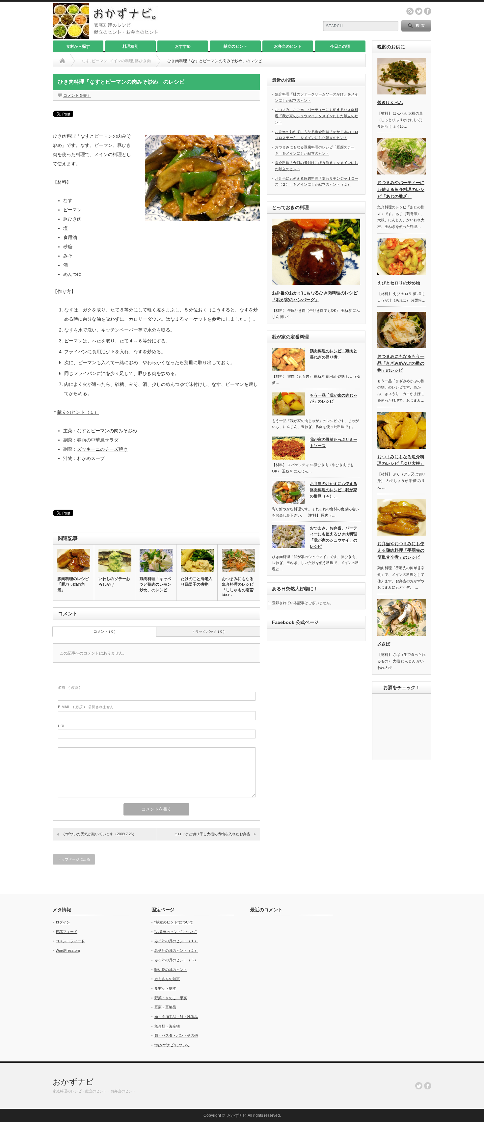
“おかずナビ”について (172, 1045)
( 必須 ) (69, 687)
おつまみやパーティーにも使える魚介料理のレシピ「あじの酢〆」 (400, 189)
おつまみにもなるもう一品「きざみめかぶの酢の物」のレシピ (400, 363)
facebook (427, 11)
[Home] (62, 60)
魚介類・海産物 (167, 1026)
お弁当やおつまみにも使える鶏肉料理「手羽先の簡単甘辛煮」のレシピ (400, 550)
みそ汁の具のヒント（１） (176, 941)
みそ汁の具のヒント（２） (176, 950)
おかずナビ (73, 1081)
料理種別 (130, 46)
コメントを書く (77, 95)
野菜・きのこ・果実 (170, 998)
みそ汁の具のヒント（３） (176, 960)
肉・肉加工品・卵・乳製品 (176, 1017)
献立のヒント (235, 46)
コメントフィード (70, 941)
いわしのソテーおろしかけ (114, 581)
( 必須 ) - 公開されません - (87, 707)
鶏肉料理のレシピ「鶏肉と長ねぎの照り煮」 (333, 354)
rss (410, 11)
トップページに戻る (74, 859)
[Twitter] (418, 1085)
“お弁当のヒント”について (175, 932)
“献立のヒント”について (173, 922)
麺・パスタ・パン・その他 (176, 1035)
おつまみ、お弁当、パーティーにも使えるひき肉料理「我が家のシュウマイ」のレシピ (333, 537)
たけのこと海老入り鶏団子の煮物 (196, 581)
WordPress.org (68, 950)
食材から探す (78, 46)
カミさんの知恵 (167, 979)
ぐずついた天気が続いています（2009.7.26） (99, 834)
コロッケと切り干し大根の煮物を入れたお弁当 (212, 834)
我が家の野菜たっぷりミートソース (333, 442)
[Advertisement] (156, 485)
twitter (418, 11)
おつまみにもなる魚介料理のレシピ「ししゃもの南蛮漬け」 (238, 587)
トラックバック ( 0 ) (208, 631)
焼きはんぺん (390, 102)
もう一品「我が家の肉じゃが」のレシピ (333, 398)
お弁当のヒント (288, 46)
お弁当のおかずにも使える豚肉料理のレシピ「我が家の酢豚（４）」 (333, 489)
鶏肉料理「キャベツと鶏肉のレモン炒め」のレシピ (155, 584)
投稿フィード (66, 932)
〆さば (383, 643)
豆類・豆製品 (165, 1007)
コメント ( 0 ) (105, 631)
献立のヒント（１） (78, 412)
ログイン (63, 922)
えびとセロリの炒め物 (398, 282)
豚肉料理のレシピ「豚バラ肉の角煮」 (73, 584)
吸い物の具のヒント (170, 970)
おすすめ (183, 46)
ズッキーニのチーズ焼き (102, 449)
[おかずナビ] (105, 36)
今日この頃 (340, 46)
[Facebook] (427, 1085)
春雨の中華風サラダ (98, 439)
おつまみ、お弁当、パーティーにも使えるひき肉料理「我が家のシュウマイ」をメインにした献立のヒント (316, 116)
